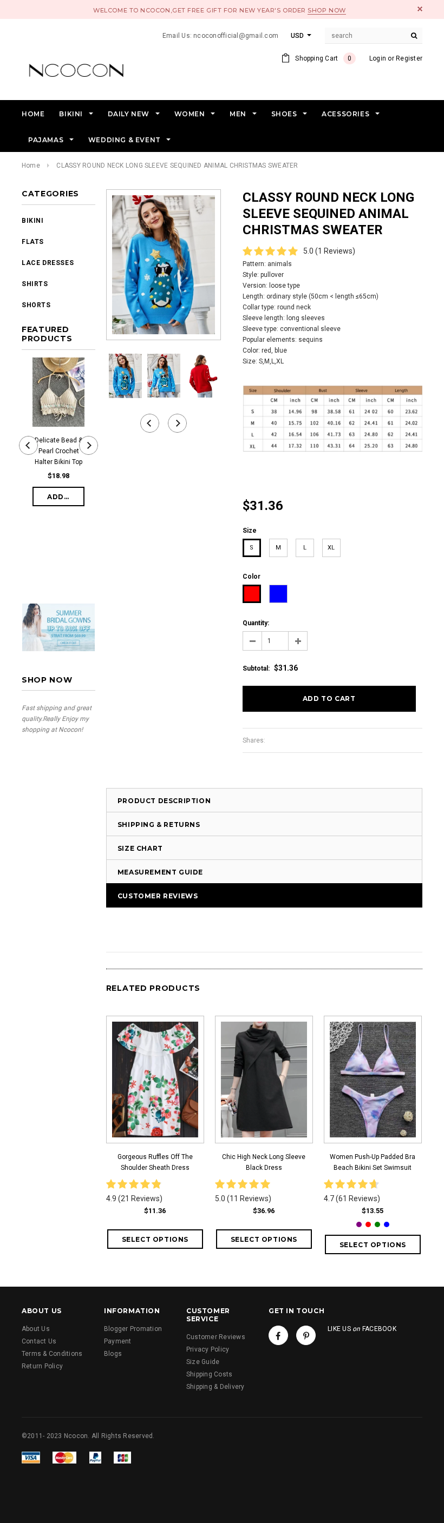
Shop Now (326, 10)
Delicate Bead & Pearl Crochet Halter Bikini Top (58, 451)
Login (377, 58)
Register (409, 58)
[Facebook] (278, 1335)
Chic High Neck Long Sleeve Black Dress (263, 1162)
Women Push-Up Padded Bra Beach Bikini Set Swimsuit (372, 1162)
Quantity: (256, 623)
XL (331, 547)
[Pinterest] (306, 1335)
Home (31, 165)
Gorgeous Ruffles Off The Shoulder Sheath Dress (155, 1162)
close (419, 8)
